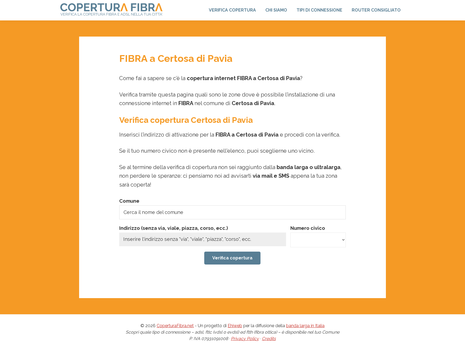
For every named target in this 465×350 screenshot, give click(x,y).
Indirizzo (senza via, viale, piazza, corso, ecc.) (173, 228)
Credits (269, 338)
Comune (129, 201)
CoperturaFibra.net (175, 325)
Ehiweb (235, 325)
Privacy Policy (245, 338)
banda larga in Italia (305, 325)
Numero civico (307, 228)
